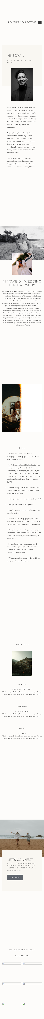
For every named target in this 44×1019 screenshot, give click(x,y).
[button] (40, 22)
